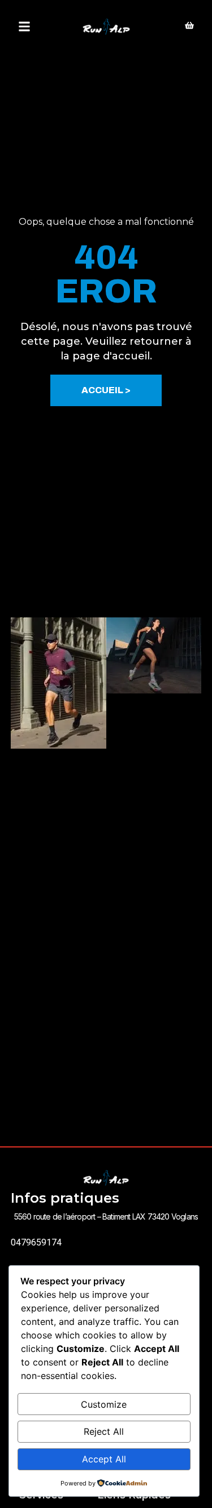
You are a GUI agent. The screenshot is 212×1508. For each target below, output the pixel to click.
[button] (24, 27)
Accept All (104, 1459)
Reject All (104, 1431)
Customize (104, 1404)
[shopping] (189, 26)
